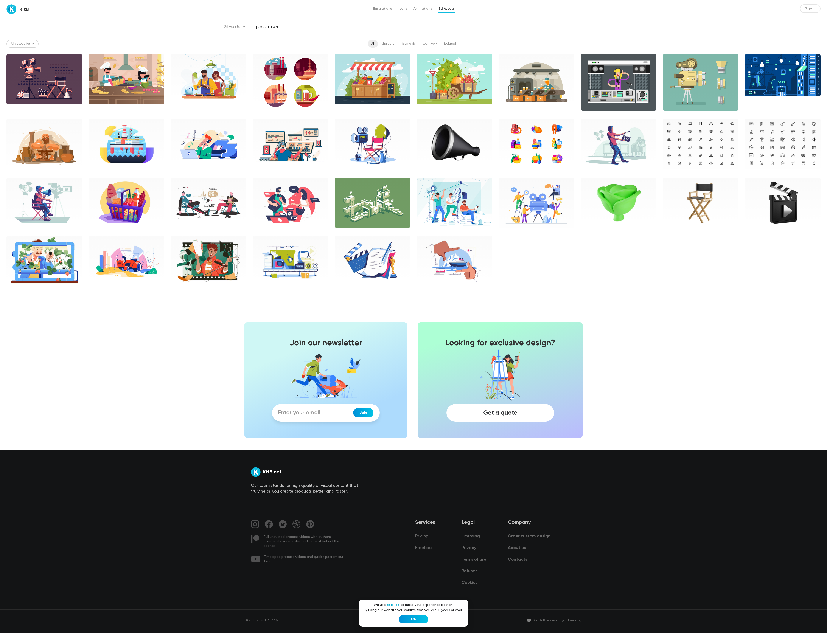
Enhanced (17, 289)
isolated (450, 43)
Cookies (469, 583)
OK (413, 619)
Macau (507, 231)
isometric (409, 43)
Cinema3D (427, 172)
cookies (393, 605)
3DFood (589, 231)
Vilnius (260, 172)
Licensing (471, 536)
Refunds (469, 571)
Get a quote (500, 413)
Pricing (422, 536)
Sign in (810, 8)
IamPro (179, 289)
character (388, 43)
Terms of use (474, 559)
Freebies (423, 548)
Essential (672, 172)
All (373, 43)
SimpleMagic (183, 172)
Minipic (507, 172)
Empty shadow (267, 231)
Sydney (97, 172)
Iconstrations (265, 114)
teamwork (430, 43)
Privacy (469, 548)
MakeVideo (346, 172)
